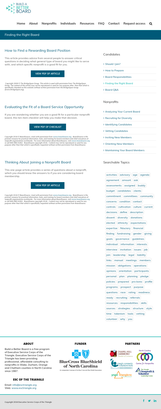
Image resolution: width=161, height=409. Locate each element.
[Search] (150, 23)
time (108, 313)
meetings (131, 260)
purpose (138, 286)
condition (124, 201)
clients (137, 190)
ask (136, 180)
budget (110, 190)
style (149, 308)
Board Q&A (112, 89)
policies (110, 281)
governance (122, 238)
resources (112, 303)
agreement (112, 180)
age (135, 174)
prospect (126, 286)
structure (138, 308)
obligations (124, 265)
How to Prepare (114, 70)
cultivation (124, 206)
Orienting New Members (119, 143)
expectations (138, 222)
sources (110, 308)
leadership (119, 254)
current (148, 206)
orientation (125, 270)
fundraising (123, 233)
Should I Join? (112, 64)
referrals (135, 297)
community (146, 196)
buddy (141, 185)
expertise (111, 228)
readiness (144, 292)
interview (111, 249)
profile (148, 281)
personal (111, 276)
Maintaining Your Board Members (124, 150)
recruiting (121, 297)
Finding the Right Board (119, 83)
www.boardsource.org (62, 137)
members (145, 260)
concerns (111, 201)
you (130, 319)
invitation (125, 249)
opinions (111, 270)
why (122, 319)
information (127, 244)
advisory (125, 174)
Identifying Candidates (118, 124)
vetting (140, 313)
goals (109, 238)
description (136, 212)
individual (112, 244)
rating (132, 292)
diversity (123, 217)
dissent (110, 217)
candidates (124, 190)
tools (130, 313)
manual (118, 260)
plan (122, 276)
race (123, 292)
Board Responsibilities (118, 76)
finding (110, 233)
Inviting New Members (118, 137)
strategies (124, 308)
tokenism (119, 313)
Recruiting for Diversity (118, 118)
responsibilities (129, 303)
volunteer (111, 319)
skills (144, 303)
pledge (144, 276)
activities (111, 174)
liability (141, 254)
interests (142, 244)
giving (148, 233)
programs (112, 286)
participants (141, 270)
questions (112, 292)
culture (137, 206)
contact (137, 201)
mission (110, 265)
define (123, 212)
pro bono (137, 281)
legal (131, 254)
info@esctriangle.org (24, 384)
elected (110, 222)
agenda (144, 174)
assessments (114, 185)
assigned (129, 185)
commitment (113, 196)
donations (136, 217)
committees (130, 196)
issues (137, 249)
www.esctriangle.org (24, 388)
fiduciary (125, 228)
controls (111, 206)
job (146, 249)
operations (140, 265)
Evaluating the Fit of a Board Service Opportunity (44, 107)
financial (138, 228)
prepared (123, 281)
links (108, 260)
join (108, 254)
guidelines (138, 238)
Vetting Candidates (116, 130)
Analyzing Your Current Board (122, 111)
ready (109, 297)
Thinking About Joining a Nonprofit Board (38, 162)
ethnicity (123, 222)
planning (132, 276)
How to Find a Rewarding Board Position (37, 50)
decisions (111, 212)
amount (126, 180)
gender (137, 233)
